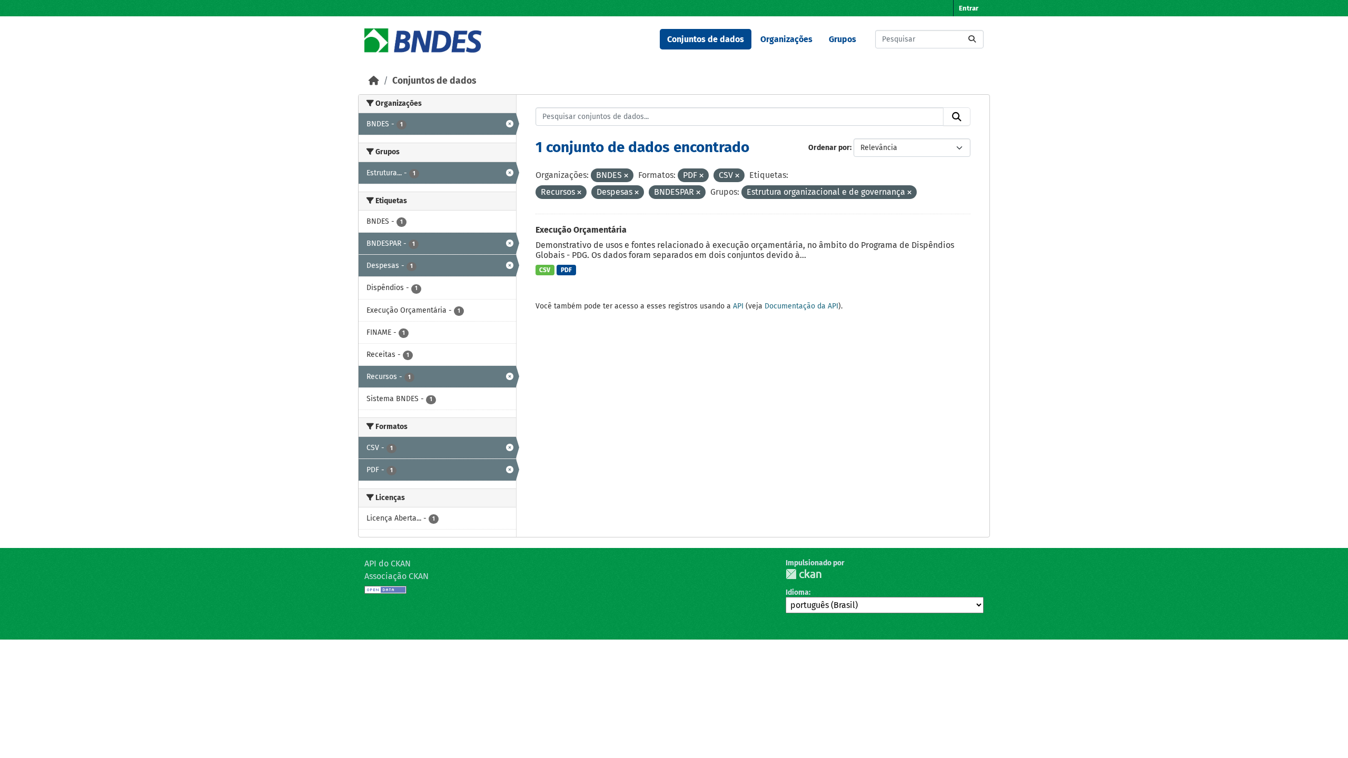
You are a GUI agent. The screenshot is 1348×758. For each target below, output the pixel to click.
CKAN (803, 574)
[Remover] (626, 176)
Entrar (968, 8)
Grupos (842, 39)
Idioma (797, 592)
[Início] (374, 80)
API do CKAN (387, 563)
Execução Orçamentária (581, 230)
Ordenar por (829, 147)
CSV (544, 270)
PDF (566, 270)
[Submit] (972, 39)
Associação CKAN (396, 576)
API (738, 306)
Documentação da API (801, 306)
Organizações (786, 39)
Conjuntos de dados (705, 39)
